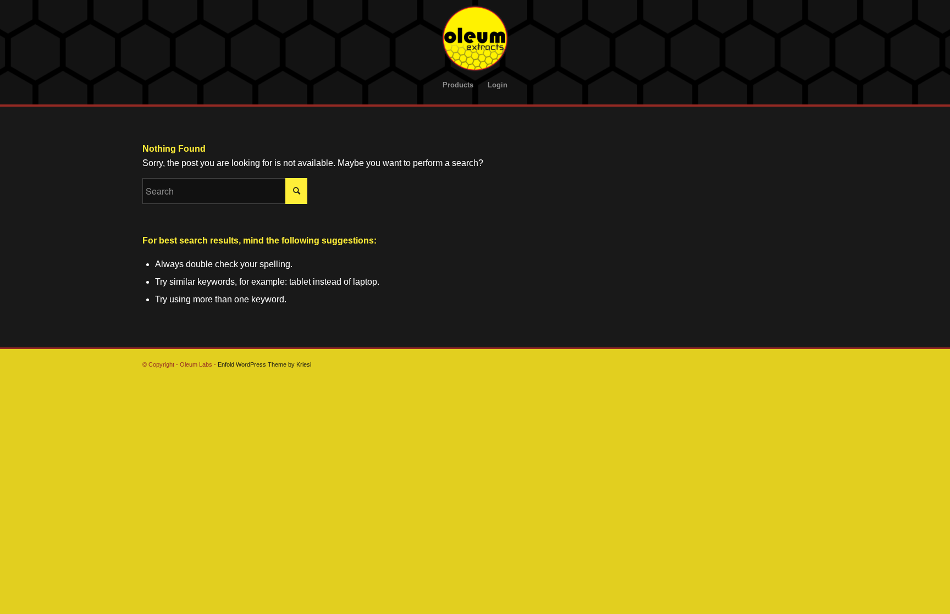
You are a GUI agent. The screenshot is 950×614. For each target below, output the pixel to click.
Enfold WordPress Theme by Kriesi (264, 364)
